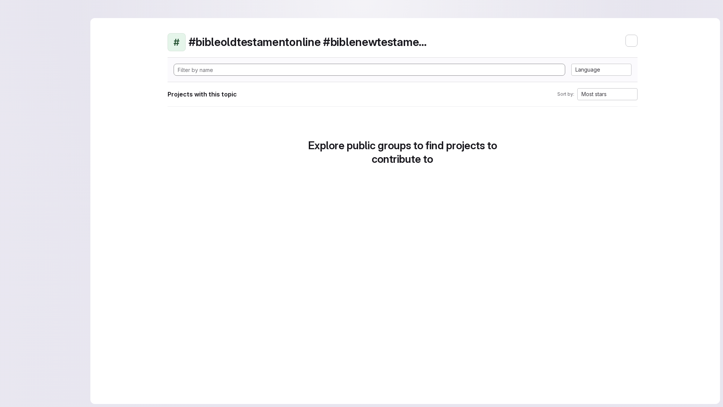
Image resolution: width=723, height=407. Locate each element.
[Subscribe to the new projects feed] (631, 41)
